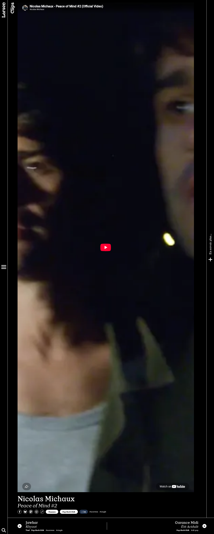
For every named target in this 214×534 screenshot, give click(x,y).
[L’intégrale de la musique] (83, 512)
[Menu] (3, 267)
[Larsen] (3, 10)
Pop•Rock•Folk (69, 512)
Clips (12, 8)
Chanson (52, 512)
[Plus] (210, 259)
